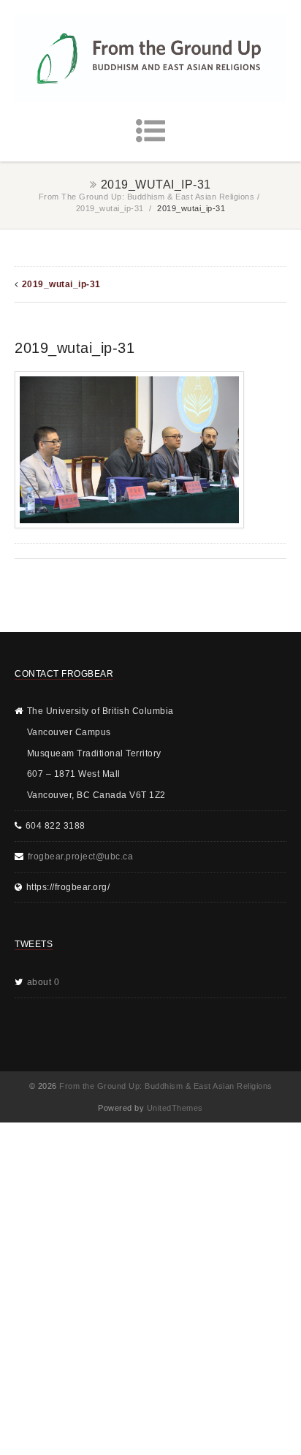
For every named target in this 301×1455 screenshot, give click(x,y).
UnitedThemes (175, 1107)
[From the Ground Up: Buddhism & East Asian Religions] (150, 58)
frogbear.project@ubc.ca (81, 856)
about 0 (43, 982)
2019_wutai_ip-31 (110, 208)
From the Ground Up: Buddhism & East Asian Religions (147, 196)
